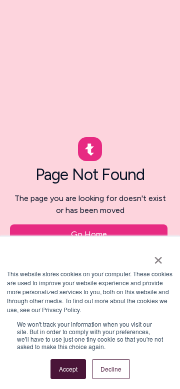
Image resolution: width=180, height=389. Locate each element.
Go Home (89, 234)
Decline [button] (111, 369)
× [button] (158, 256)
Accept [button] (68, 369)
